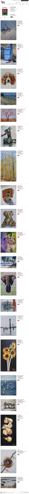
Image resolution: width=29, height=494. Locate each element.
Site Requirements (8, 492)
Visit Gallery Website (13, 11)
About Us (4, 492)
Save (18, 25)
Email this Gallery (13, 10)
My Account (19, 0)
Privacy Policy (12, 492)
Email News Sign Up (15, 0)
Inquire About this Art (20, 47)
